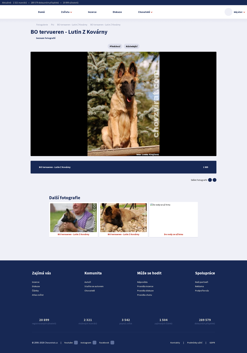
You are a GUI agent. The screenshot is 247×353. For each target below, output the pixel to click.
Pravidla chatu (144, 294)
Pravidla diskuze (145, 290)
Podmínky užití (194, 342)
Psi (52, 24)
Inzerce (92, 12)
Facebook (104, 342)
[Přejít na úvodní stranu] (32, 24)
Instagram (86, 342)
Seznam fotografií (45, 38)
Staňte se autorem (93, 286)
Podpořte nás (202, 290)
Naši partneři (201, 282)
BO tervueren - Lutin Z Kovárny (72, 24)
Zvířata (65, 12)
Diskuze (117, 12)
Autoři (87, 282)
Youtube (68, 342)
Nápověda (142, 282)
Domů (41, 12)
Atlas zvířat (38, 294)
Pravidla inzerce (145, 286)
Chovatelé (144, 12)
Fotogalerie (42, 24)
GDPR (212, 342)
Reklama (199, 286)
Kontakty (175, 342)
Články (35, 290)
